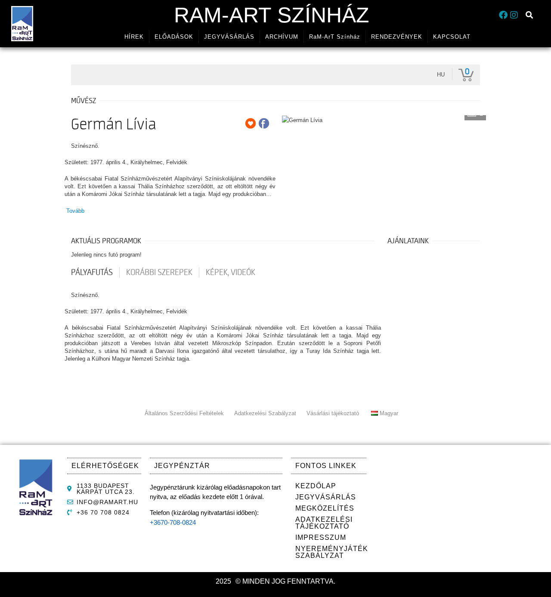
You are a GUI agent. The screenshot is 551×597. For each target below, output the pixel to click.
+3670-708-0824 (173, 522)
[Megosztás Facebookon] (264, 123)
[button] (529, 15)
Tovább (75, 211)
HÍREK (134, 37)
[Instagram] (514, 15)
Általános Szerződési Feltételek (184, 413)
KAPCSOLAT (452, 37)
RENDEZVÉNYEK (396, 37)
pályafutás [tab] (92, 272)
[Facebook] (503, 15)
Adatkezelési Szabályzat (265, 413)
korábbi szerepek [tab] (159, 272)
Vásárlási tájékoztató (332, 413)
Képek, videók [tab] (230, 272)
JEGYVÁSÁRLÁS (229, 37)
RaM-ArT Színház (271, 15)
